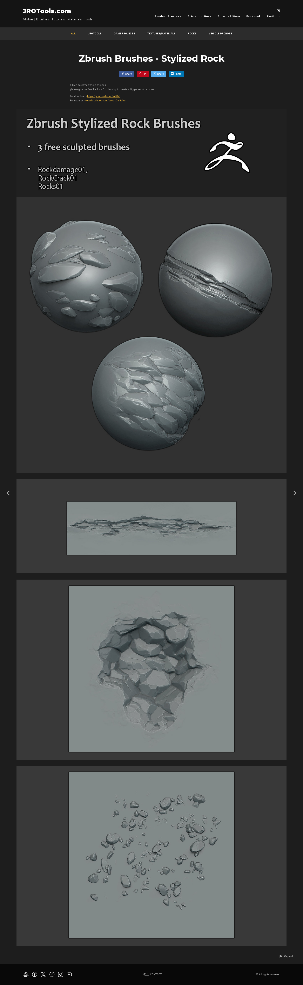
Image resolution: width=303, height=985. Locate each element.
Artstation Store (199, 16)
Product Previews (168, 16)
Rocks (192, 33)
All (73, 33)
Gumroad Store (228, 16)
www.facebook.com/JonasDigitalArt (105, 100)
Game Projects (124, 33)
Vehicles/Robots (220, 33)
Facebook (253, 16)
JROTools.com (47, 11)
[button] (286, 956)
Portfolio (273, 16)
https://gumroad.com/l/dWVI (103, 96)
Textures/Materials (161, 33)
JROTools (94, 33)
